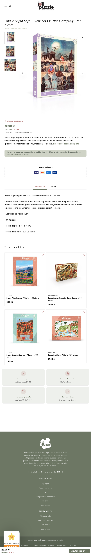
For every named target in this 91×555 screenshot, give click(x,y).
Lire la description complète (66, 143)
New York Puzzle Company (16, 29)
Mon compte (45, 516)
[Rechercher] (10, 6)
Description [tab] (40, 187)
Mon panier (45, 525)
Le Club (46, 501)
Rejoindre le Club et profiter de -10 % (46, 472)
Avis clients (45, 505)
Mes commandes (45, 520)
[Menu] (6, 6)
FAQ (45, 492)
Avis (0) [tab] (53, 187)
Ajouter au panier (79, 551)
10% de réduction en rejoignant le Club (18, 132)
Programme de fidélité (21, 154)
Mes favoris (45, 529)
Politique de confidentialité (66, 545)
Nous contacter (45, 488)
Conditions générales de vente (42, 545)
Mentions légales (21, 545)
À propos (45, 483)
